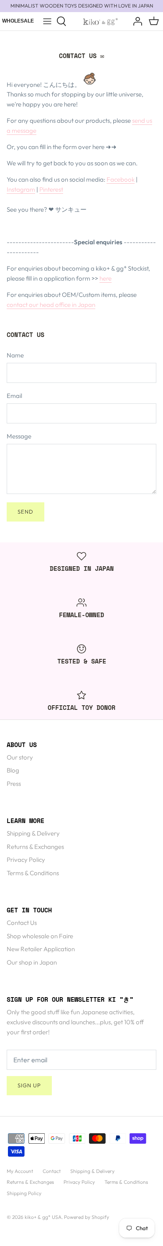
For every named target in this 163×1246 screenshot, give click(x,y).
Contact (52, 1171)
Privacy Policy (26, 860)
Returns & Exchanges (35, 847)
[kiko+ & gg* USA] (100, 21)
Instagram (21, 189)
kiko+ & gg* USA (43, 1217)
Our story (20, 757)
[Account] (135, 21)
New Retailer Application (41, 949)
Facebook (121, 179)
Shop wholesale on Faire (40, 936)
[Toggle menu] (47, 21)
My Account (20, 1171)
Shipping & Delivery (33, 833)
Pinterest (51, 189)
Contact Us (22, 923)
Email (14, 396)
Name (15, 355)
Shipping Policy (24, 1193)
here (105, 278)
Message (19, 436)
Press (14, 784)
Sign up (29, 1085)
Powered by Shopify (86, 1217)
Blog (13, 770)
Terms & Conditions (33, 873)
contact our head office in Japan (51, 305)
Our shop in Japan (32, 962)
